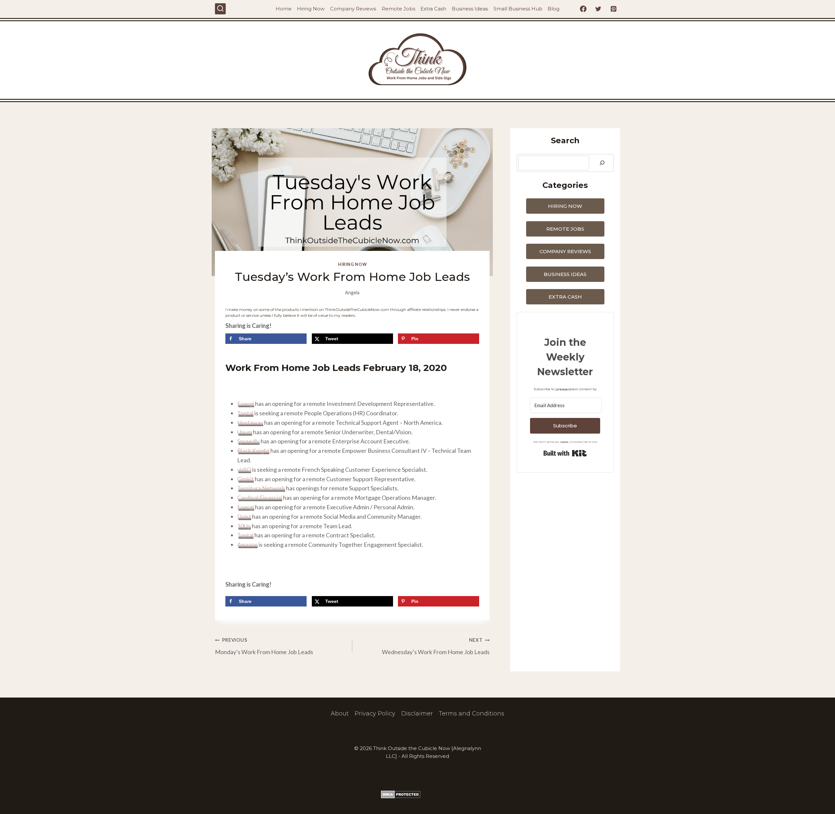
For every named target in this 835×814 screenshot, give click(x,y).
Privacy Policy (375, 713)
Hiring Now (311, 9)
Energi (245, 403)
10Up (244, 526)
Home (284, 9)
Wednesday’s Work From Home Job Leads (436, 646)
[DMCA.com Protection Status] (417, 794)
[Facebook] (583, 8)
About (340, 713)
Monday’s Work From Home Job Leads (264, 646)
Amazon (247, 544)
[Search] (602, 163)
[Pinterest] (613, 8)
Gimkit (245, 479)
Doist (244, 516)
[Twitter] (598, 8)
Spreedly (248, 441)
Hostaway (250, 422)
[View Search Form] (220, 8)
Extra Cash (433, 9)
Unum (244, 432)
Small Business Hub (517, 9)
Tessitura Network (261, 488)
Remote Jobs (398, 9)
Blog (553, 9)
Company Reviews (353, 9)
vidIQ (244, 469)
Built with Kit (565, 453)
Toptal (245, 413)
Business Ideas (470, 9)
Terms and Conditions (471, 713)
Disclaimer (417, 713)
